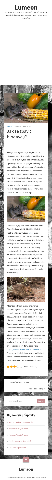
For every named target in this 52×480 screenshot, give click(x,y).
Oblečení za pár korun (17, 447)
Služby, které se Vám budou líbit (21, 422)
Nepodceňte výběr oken (18, 428)
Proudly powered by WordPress (15, 477)
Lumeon (26, 7)
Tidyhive (43, 477)
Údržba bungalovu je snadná (20, 441)
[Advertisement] (26, 54)
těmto (30, 233)
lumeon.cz (27, 126)
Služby (9, 126)
